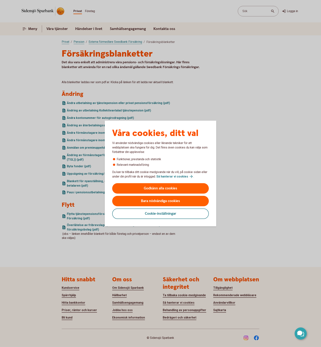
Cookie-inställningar (160, 213)
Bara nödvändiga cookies (160, 201)
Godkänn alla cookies (160, 188)
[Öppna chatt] (301, 333)
